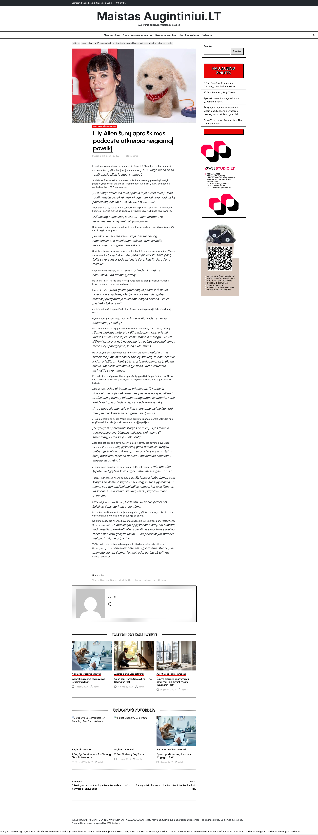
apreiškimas (111, 580)
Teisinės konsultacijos (47, 831)
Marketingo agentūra (22, 831)
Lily (129, 580)
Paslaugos (207, 35)
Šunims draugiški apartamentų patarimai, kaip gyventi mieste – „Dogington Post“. (173, 681)
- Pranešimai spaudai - (225, 831)
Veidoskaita (184, 831)
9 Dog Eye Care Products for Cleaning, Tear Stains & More (91, 756)
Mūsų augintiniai (112, 35)
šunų (163, 580)
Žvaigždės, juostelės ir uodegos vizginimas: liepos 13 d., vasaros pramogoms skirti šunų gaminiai (221, 111)
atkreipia (123, 580)
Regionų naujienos (267, 831)
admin (135, 156)
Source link (98, 575)
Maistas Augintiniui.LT (159, 16)
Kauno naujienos (246, 831)
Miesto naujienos (126, 831)
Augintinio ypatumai (189, 35)
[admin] (90, 603)
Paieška (208, 46)
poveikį (156, 580)
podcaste (147, 580)
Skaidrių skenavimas (72, 831)
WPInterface (113, 823)
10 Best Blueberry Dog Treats (129, 754)
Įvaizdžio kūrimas (167, 831)
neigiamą (137, 580)
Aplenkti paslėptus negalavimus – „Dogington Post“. (89, 680)
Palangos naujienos (289, 831)
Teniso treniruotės (202, 831)
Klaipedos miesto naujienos (100, 831)
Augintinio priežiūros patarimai (137, 35)
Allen (102, 580)
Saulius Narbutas (146, 831)
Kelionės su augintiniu (165, 35)
